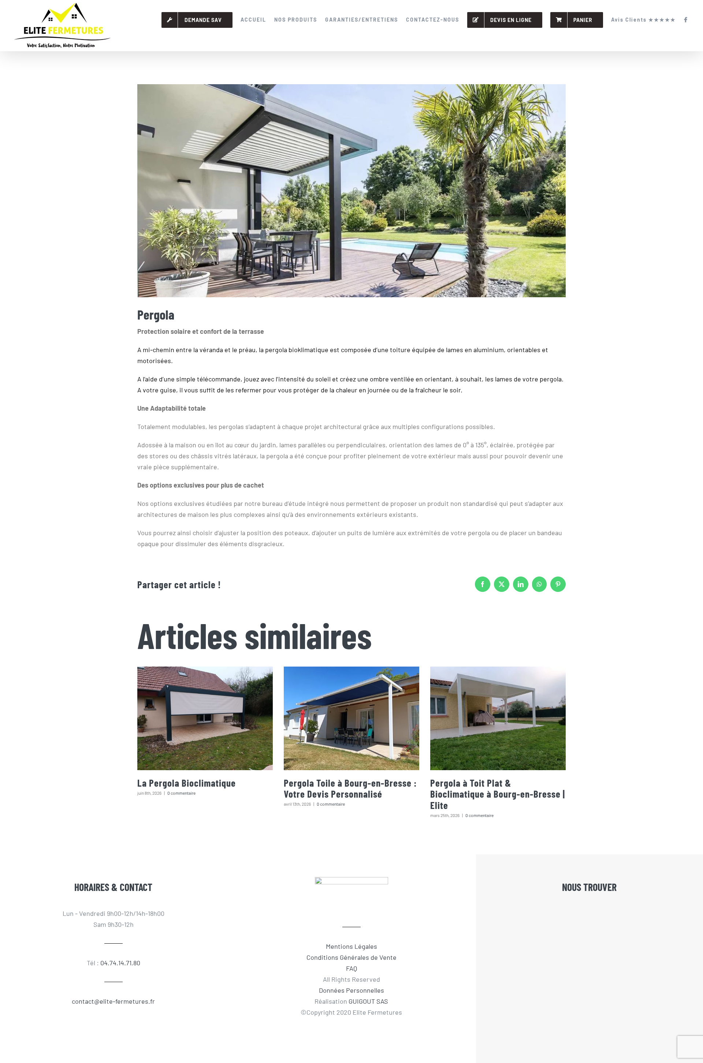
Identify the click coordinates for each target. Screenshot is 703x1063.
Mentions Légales (351, 946)
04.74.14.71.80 (120, 963)
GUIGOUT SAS (368, 1001)
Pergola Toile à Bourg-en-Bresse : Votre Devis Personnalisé (350, 788)
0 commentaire (181, 792)
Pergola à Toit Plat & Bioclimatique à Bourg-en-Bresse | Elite (497, 794)
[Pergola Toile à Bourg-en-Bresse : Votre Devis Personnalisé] (351, 718)
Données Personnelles (351, 990)
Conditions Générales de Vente (351, 957)
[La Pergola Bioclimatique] (205, 718)
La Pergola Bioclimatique (186, 782)
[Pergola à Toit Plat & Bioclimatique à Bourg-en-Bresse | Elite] (498, 718)
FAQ (351, 968)
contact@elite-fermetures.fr (113, 1001)
